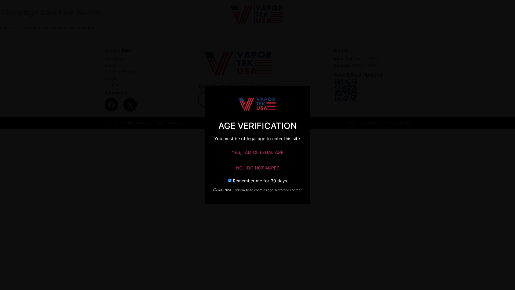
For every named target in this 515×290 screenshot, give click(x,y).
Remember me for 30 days (259, 181)
